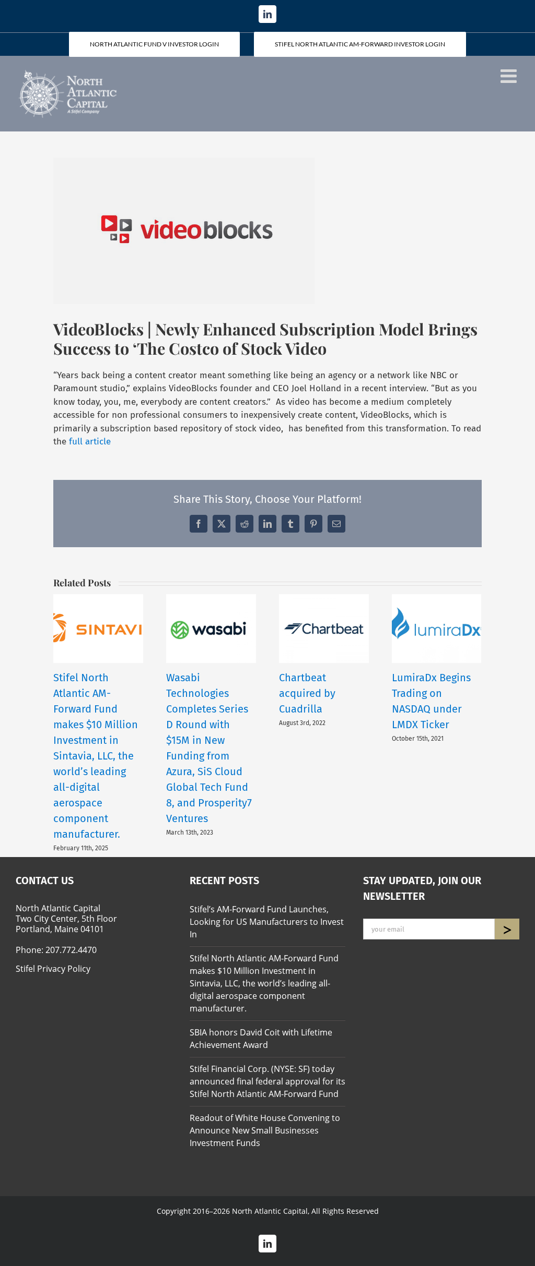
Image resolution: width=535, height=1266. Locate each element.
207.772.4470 (71, 950)
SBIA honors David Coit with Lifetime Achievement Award (261, 1039)
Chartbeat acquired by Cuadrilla (307, 693)
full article (90, 441)
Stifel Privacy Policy (53, 968)
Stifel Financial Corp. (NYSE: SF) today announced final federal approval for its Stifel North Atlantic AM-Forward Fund (267, 1081)
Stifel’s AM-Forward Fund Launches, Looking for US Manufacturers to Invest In (267, 921)
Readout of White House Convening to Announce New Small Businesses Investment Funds (265, 1130)
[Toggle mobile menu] (510, 76)
